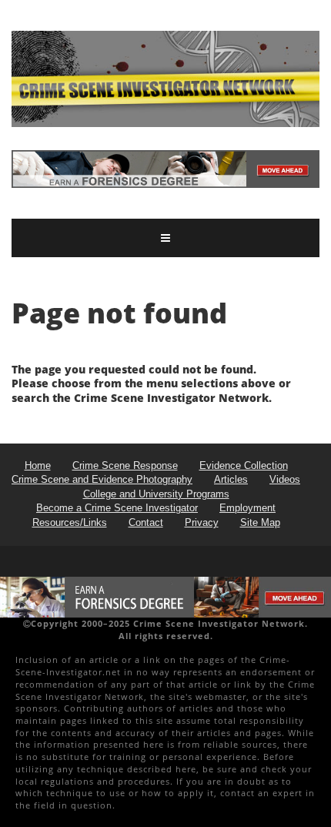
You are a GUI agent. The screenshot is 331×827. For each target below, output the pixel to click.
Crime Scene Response (125, 465)
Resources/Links (69, 522)
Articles (231, 479)
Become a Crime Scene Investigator (117, 508)
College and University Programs (156, 494)
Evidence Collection (243, 465)
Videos (284, 479)
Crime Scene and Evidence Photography (102, 479)
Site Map (260, 522)
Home (38, 465)
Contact (146, 522)
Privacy (202, 522)
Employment (247, 508)
